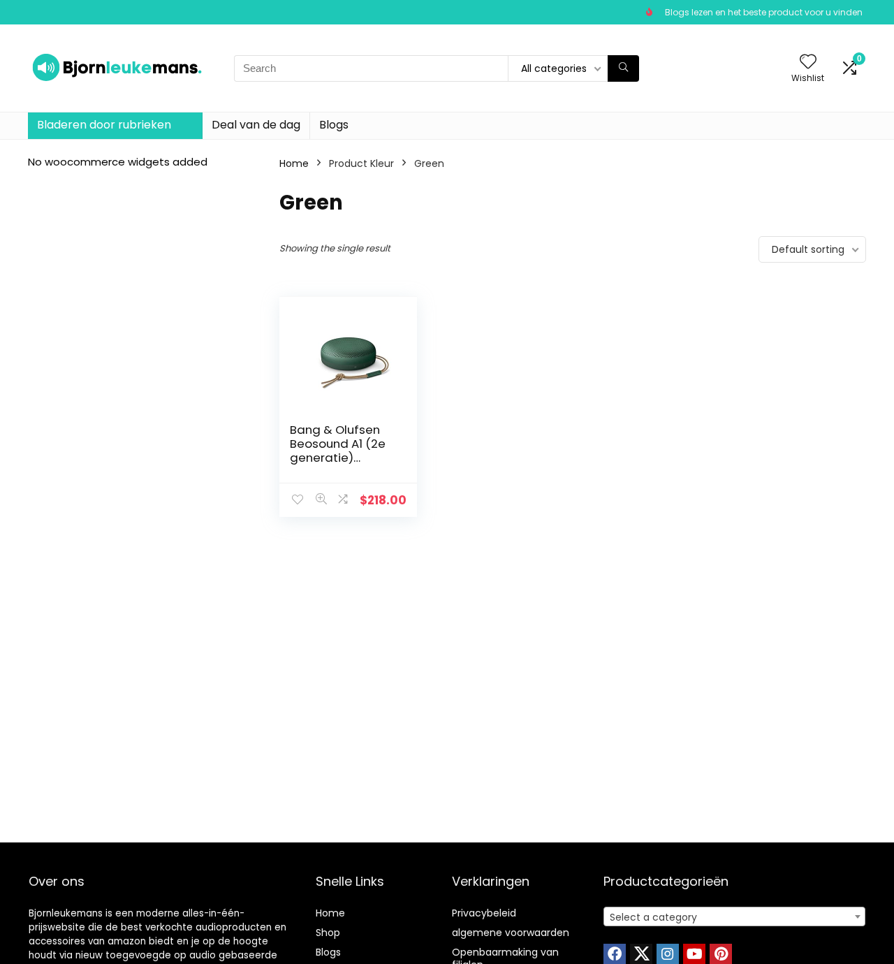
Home (294, 163)
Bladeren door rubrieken (104, 125)
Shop (328, 933)
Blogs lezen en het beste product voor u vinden (764, 12)
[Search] (623, 68)
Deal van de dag (256, 125)
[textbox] (734, 917)
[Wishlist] (808, 62)
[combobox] (734, 916)
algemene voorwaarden (510, 933)
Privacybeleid (484, 913)
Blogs (334, 125)
